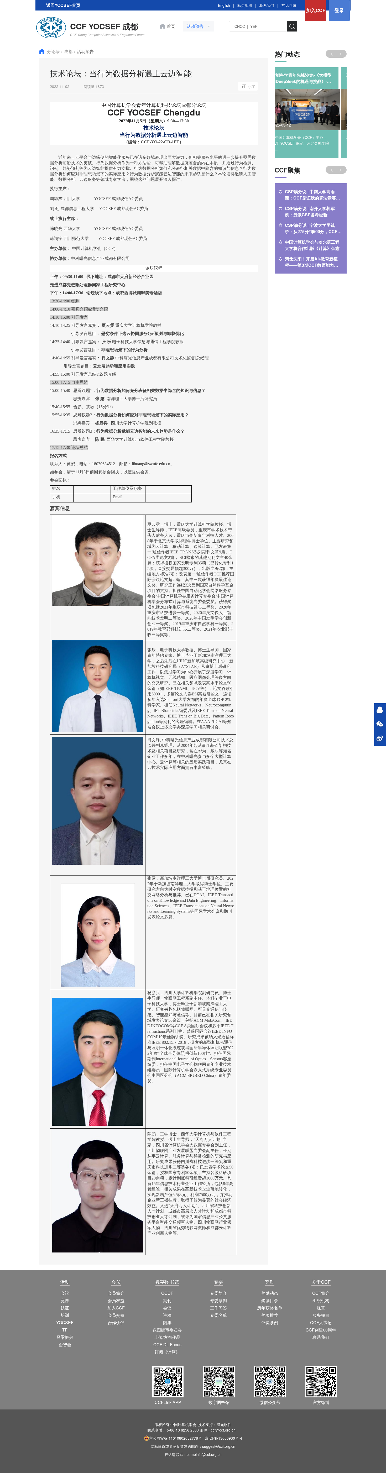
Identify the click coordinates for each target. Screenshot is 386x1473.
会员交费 (116, 1315)
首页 (171, 26)
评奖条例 (269, 1322)
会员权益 (116, 1300)
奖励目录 (269, 1300)
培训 (65, 1315)
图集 (167, 1322)
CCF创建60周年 (321, 1330)
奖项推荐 (269, 1315)
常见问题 (288, 5)
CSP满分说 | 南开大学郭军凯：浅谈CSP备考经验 (310, 211)
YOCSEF (65, 1322)
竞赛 (65, 1300)
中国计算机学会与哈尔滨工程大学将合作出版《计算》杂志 (312, 245)
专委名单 (218, 1315)
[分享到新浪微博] (379, 738)
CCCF (167, 1293)
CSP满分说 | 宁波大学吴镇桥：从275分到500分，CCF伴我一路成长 (313, 228)
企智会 (65, 1344)
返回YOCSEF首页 (63, 5)
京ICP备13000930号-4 (223, 1438)
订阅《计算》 (167, 1352)
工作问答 (218, 1308)
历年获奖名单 (269, 1308)
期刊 (167, 1300)
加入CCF (315, 10)
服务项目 (320, 1315)
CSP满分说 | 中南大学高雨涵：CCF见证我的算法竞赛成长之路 (312, 194)
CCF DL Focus (167, 1344)
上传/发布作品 (167, 1337)
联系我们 (266, 5)
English (224, 5)
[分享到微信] (379, 724)
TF (64, 1330)
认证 (65, 1308)
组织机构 (320, 1300)
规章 (321, 1308)
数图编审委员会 (167, 1330)
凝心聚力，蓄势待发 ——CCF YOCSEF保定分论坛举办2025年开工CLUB (310, 78)
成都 (69, 51)
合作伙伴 (116, 1322)
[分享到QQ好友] (379, 710)
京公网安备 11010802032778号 (175, 1438)
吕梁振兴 (64, 1337)
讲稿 (167, 1315)
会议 (65, 1293)
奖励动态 (269, 1293)
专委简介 (218, 1293)
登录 (339, 10)
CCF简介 (321, 1293)
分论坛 (54, 51)
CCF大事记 (321, 1322)
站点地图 (244, 5)
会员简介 (116, 1293)
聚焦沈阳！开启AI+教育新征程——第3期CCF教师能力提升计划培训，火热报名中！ (311, 262)
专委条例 (218, 1300)
